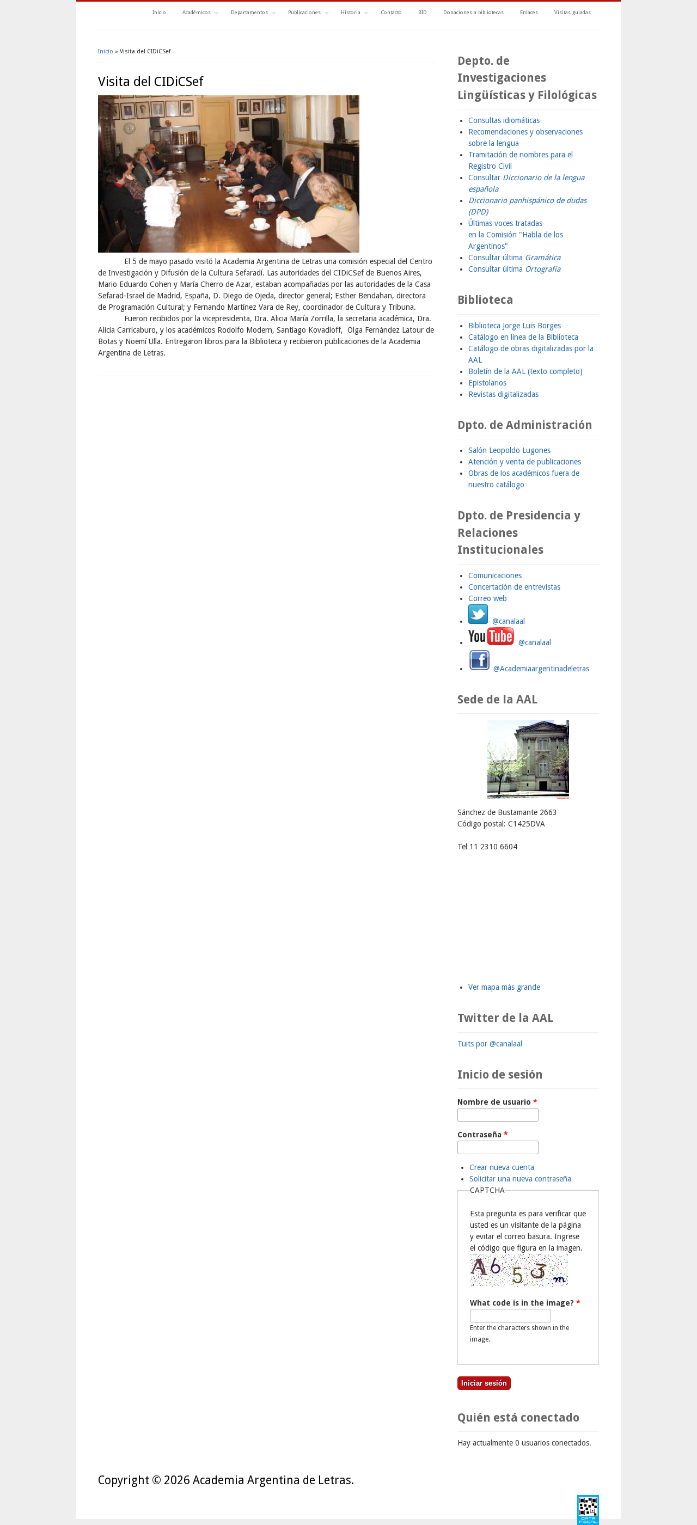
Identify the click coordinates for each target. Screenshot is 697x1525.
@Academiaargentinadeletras (540, 668)
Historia (346, 13)
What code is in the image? (525, 1303)
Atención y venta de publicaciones (524, 461)
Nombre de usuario (497, 1102)
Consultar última (514, 257)
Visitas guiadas (572, 12)
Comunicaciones (495, 575)
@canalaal (506, 621)
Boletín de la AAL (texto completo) (525, 371)
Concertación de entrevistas (514, 587)
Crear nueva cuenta (501, 1167)
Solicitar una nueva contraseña (520, 1178)
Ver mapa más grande (504, 987)
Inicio (159, 12)
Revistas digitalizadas (503, 394)
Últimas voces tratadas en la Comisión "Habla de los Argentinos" (515, 234)
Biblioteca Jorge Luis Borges (514, 325)
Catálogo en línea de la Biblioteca (523, 337)
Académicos (192, 13)
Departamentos (245, 13)
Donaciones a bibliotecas (473, 12)
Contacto (391, 12)
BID (422, 12)
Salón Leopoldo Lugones (509, 450)
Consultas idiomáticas (504, 120)
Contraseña (482, 1134)
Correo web (487, 598)
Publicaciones (300, 13)
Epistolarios (487, 382)
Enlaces (529, 12)
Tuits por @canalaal (489, 1043)
